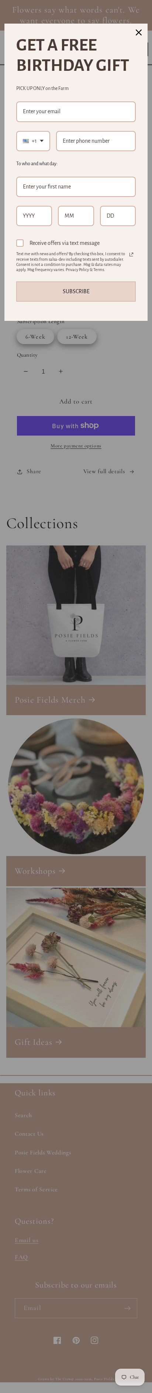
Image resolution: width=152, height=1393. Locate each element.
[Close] (139, 32)
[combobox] (33, 141)
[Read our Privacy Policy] (131, 254)
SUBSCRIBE (76, 291)
